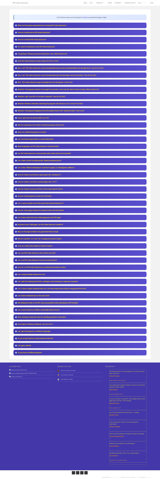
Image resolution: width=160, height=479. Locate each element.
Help (139, 2)
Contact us (85, 17)
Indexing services (130, 2)
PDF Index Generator (20, 3)
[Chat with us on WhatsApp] (82, 472)
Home (85, 2)
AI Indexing (117, 2)
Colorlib (137, 477)
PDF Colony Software (115, 477)
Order (110, 2)
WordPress (148, 477)
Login (151, 2)
